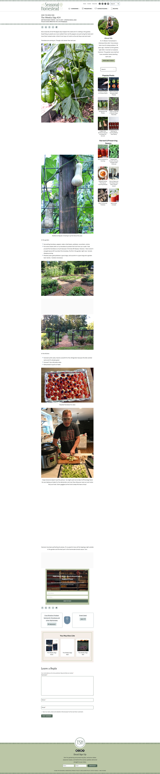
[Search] (114, 69)
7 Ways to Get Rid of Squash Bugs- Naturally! (113, 113)
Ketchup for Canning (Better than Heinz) (114, 133)
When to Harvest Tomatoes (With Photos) (114, 93)
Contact (89, 3)
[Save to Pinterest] (49, 27)
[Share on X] (46, 27)
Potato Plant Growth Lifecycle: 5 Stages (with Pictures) (113, 162)
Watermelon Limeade (114, 204)
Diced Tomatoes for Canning (103, 160)
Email (44, 707)
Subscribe (94, 3)
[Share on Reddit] (53, 27)
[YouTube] (108, 4)
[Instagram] (105, 4)
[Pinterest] (102, 4)
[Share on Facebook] (42, 27)
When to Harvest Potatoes (103, 204)
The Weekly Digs (49, 15)
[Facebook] (99, 4)
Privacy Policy (76, 770)
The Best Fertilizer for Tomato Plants (103, 92)
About (84, 3)
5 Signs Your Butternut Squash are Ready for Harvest (103, 134)
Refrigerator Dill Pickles (103, 112)
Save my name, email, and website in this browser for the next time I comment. (63, 712)
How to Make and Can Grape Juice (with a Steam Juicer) (113, 184)
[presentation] (103, 84)
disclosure (64, 21)
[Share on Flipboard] (56, 27)
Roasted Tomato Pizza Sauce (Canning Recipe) (102, 183)
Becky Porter (51, 20)
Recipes (115, 8)
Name (44, 700)
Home (42, 15)
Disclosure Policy (85, 770)
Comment (44, 675)
